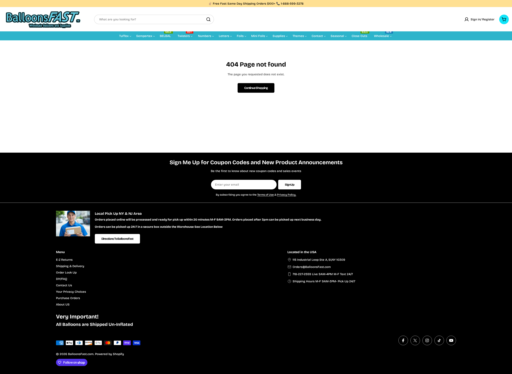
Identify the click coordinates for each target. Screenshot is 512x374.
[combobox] (154, 19)
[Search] (208, 19)
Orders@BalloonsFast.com (312, 267)
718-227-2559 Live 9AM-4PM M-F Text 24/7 (323, 274)
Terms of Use (265, 194)
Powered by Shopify (109, 354)
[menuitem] (125, 36)
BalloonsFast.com (81, 354)
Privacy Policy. (286, 194)
